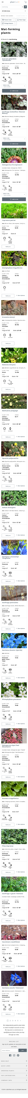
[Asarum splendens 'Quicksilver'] (14, 65)
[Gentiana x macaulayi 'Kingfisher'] (14, 559)
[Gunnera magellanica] (14, 801)
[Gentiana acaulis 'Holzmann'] (14, 991)
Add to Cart (15, 90)
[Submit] (25, 6)
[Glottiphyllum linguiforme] (14, 272)
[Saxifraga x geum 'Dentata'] (14, 897)
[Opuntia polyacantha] (14, 462)
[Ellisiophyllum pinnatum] (14, 702)
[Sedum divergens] (14, 512)
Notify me (8, 246)
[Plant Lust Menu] (2, 2)
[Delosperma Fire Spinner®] (14, 172)
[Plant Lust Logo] (14, 2)
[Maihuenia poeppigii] (14, 414)
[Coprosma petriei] (14, 223)
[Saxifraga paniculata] (14, 606)
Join (23, 1050)
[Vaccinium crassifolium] (14, 944)
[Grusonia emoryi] (14, 320)
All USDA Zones (6, 11)
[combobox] (14, 86)
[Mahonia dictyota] (14, 367)
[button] (22, 7)
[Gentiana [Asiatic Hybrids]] (14, 654)
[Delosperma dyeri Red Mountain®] (14, 751)
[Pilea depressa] (14, 849)
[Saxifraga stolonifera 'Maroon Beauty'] (14, 118)
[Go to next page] (20, 1021)
